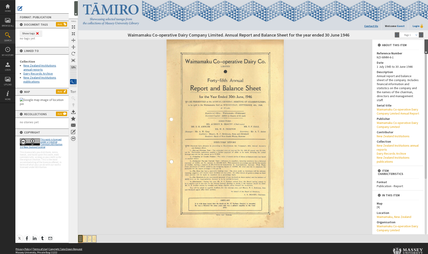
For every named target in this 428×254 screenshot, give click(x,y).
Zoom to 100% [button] (73, 60)
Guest (401, 26)
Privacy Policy (23, 249)
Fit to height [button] (73, 47)
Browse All (8, 25)
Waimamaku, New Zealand (394, 217)
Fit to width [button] (73, 40)
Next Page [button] (421, 34)
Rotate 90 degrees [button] (73, 53)
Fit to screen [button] (73, 33)
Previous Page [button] (397, 34)
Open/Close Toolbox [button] (76, 8)
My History (8, 55)
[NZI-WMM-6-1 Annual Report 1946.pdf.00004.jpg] (94, 238)
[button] (73, 81)
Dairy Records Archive (38, 74)
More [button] (7, 99)
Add (60, 24)
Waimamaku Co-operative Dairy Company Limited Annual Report (398, 111)
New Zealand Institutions (393, 136)
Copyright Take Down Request (65, 249)
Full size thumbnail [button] (73, 27)
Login (8, 69)
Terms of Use (40, 249)
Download (73, 112)
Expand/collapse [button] (426, 46)
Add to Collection (73, 118)
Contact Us (371, 26)
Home (8, 11)
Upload (8, 84)
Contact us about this (73, 125)
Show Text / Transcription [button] (73, 91)
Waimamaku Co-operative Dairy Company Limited (397, 125)
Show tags (28, 33)
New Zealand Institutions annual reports (39, 68)
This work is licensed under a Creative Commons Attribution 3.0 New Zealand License (41, 143)
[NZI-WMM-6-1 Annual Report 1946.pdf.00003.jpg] (89, 238)
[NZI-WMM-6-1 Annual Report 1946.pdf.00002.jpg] (85, 238)
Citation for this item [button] (73, 138)
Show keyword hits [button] (73, 98)
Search (8, 40)
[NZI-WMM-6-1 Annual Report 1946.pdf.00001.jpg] (80, 238)
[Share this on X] (19, 235)
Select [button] (416, 34)
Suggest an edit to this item (20, 8)
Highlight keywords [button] (73, 105)
